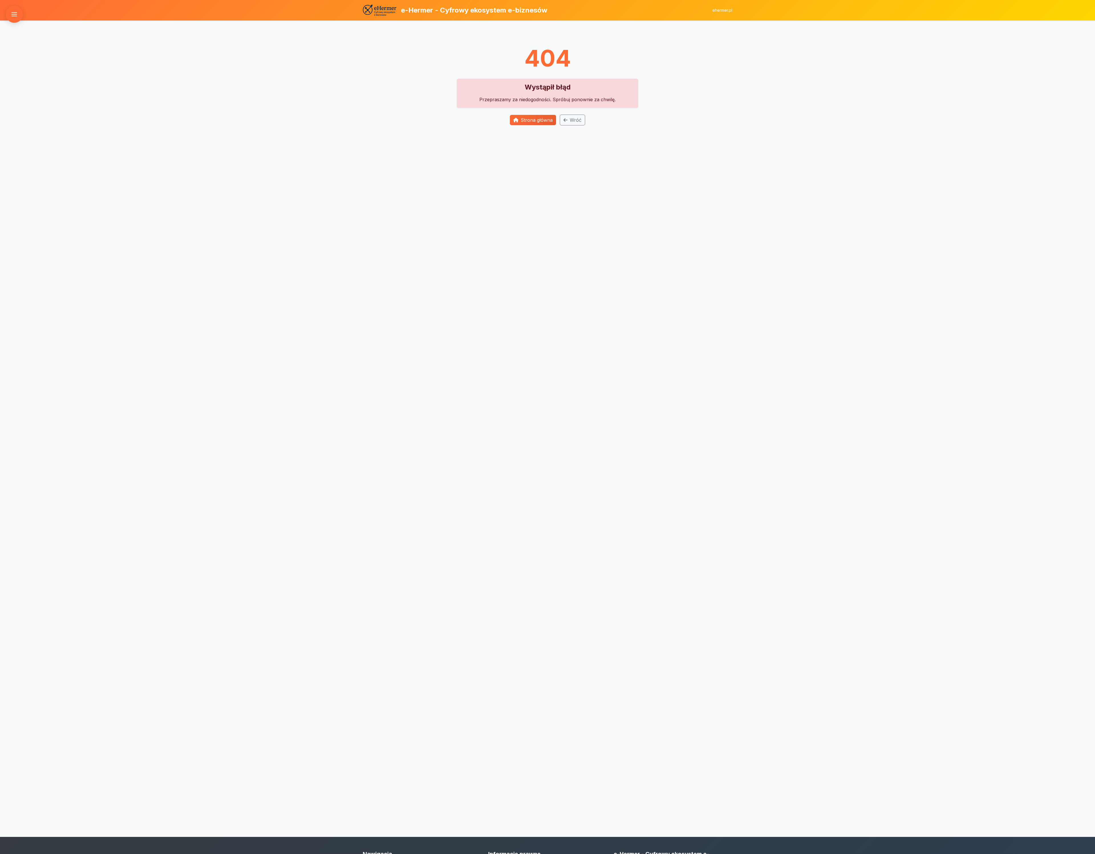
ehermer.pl (722, 10)
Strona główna (537, 120)
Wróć (575, 120)
